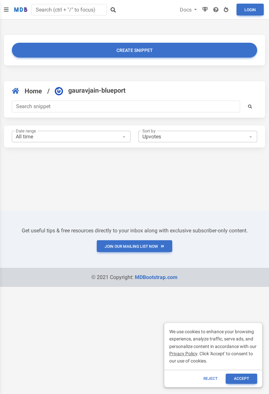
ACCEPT (241, 378)
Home (33, 91)
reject (210, 378)
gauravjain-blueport (97, 90)
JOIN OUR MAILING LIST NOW (131, 246)
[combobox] (71, 137)
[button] (250, 106)
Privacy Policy (183, 353)
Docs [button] (186, 10)
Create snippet (134, 50)
